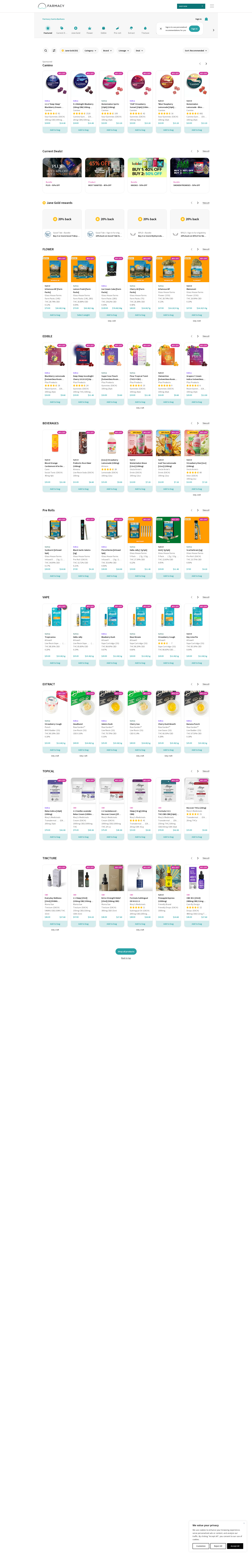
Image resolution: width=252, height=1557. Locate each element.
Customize (201, 1546)
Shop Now (183, 6)
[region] (218, 1536)
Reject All (218, 1546)
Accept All (235, 1546)
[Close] (244, 1523)
